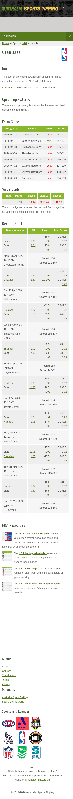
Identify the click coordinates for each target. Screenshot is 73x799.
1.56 (33, 275)
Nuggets (8, 421)
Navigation (37, 36)
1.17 (33, 309)
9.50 (33, 490)
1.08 (33, 241)
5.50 (33, 314)
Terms (5, 679)
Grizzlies (8, 279)
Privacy (6, 684)
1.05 (33, 383)
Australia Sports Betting (15, 697)
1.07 (33, 486)
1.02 (33, 348)
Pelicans (8, 309)
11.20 (32, 387)
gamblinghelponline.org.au (35, 779)
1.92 (47, 241)
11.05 (32, 451)
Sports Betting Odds (13, 701)
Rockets (8, 383)
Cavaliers (9, 456)
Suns (7, 486)
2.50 (33, 279)
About (5, 666)
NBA (24, 43)
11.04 (32, 417)
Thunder (8, 348)
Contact (6, 671)
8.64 (33, 245)
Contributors (9, 675)
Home (5, 43)
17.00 (32, 353)
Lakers (7, 241)
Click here (7, 87)
